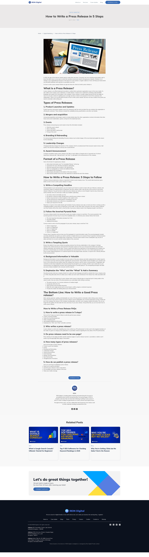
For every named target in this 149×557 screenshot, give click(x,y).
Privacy (74, 519)
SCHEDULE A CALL (74, 378)
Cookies (88, 519)
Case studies (94, 2)
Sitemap (104, 519)
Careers (81, 519)
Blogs (61, 519)
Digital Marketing (74, 12)
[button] (85, 2)
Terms (67, 519)
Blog (101, 2)
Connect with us (42, 489)
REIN (78, 20)
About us (77, 2)
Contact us (96, 519)
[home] (35, 2)
